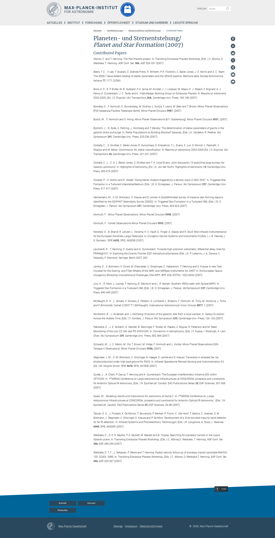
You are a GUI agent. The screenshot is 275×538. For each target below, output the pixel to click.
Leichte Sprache (185, 22)
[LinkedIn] (233, 46)
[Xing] (233, 67)
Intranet (91, 503)
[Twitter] (233, 60)
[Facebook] (233, 38)
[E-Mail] (233, 74)
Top (223, 489)
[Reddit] (233, 53)
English (201, 8)
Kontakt (63, 503)
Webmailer (62, 510)
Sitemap (118, 526)
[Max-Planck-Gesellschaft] (52, 526)
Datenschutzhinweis (151, 526)
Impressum (131, 526)
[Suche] (227, 9)
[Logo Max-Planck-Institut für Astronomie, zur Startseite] (106, 9)
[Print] (233, 81)
